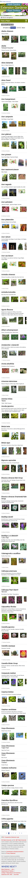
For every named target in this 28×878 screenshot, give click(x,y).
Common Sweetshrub (21, 609)
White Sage (13, 383)
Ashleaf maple (12, 187)
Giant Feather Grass (6, 821)
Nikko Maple (4, 172)
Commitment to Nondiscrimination (14, 851)
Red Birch (9, 445)
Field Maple (4, 119)
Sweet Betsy (9, 610)
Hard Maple (4, 258)
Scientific (13, 27)
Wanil (8, 313)
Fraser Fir (3, 82)
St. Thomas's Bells (13, 677)
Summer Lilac (14, 520)
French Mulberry (11, 574)
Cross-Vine (8, 462)
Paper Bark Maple (5, 157)
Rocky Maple (17, 138)
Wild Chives (15, 332)
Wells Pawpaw (8, 403)
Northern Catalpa (11, 788)
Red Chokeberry (11, 366)
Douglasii (3, 136)
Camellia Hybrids (14, 665)
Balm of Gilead (4, 65)
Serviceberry (23, 347)
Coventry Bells (12, 675)
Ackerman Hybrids (5, 665)
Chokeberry (4, 366)
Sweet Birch (4, 430)
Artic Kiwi (3, 294)
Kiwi (18, 277)
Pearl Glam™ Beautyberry (13, 594)
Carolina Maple (4, 239)
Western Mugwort (5, 383)
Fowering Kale (14, 501)
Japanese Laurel (17, 410)
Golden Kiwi (14, 277)
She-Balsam (17, 82)
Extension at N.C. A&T (6, 874)
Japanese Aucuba (8, 410)
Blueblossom (4, 802)
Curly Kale (3, 480)
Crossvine (3, 462)
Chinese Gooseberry (6, 277)
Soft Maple (23, 239)
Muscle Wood (16, 713)
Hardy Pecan (4, 730)
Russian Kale (19, 480)
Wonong (21, 315)
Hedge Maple (10, 119)
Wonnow (16, 315)
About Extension (5, 869)
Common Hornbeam (6, 694)
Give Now (16, 874)
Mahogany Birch (21, 428)
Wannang (12, 313)
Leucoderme (10, 258)
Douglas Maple (9, 136)
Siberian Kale (7, 481)
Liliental (15, 428)
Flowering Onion (8, 332)
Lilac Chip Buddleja (15, 540)
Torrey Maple (12, 139)
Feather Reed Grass (6, 556)
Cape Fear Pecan (5, 750)
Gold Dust (19, 408)
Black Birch (4, 428)
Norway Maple (12, 222)
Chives (2, 332)
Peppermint (4, 312)
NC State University (6, 840)
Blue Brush (17, 802)
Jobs (12, 869)
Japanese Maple (5, 204)
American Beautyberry (6, 573)
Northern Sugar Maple (19, 258)
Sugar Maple (4, 259)
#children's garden (7, 24)
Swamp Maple (4, 240)
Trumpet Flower (15, 462)
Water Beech (23, 713)
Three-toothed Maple (6, 101)
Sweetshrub (4, 612)
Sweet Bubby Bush (17, 610)
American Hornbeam (6, 711)
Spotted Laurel (8, 411)
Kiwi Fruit (22, 277)
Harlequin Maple (5, 222)
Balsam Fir (11, 65)
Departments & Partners (7, 871)
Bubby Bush (4, 609)
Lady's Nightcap (5, 677)
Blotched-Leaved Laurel (11, 408)
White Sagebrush (20, 383)
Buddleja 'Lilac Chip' (5, 540)
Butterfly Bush (4, 519)
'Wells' (2, 403)
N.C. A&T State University (20, 840)
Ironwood (3, 713)
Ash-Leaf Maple (5, 187)
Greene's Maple (17, 136)
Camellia (3, 629)
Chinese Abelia (4, 33)
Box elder (23, 187)
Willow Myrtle (10, 315)
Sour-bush (17, 574)
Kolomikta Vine (12, 294)
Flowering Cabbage (5, 501)
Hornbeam (19, 711)
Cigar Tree (3, 788)
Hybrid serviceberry (15, 347)
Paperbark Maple (14, 157)
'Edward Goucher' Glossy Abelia (8, 50)
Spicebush (3, 610)
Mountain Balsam (10, 82)
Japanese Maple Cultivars (15, 204)
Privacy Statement (10, 853)
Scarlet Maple (17, 239)
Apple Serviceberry (5, 347)
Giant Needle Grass (15, 821)
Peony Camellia (5, 630)
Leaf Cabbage (12, 480)
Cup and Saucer (20, 675)
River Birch (14, 445)
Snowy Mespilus (5, 348)
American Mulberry (16, 573)
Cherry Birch (10, 428)
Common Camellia (10, 629)
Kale (8, 480)
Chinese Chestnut (5, 770)
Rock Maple (11, 138)
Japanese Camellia (19, 629)
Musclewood (9, 713)
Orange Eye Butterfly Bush (14, 519)
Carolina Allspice (11, 609)
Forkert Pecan (4, 765)
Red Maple (11, 239)
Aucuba (3, 408)
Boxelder (19, 187)
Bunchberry (4, 594)
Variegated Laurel (16, 411)
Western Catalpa (19, 788)
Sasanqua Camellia (5, 648)
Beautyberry (4, 574)
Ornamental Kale (10, 502)
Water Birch (20, 445)
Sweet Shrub (10, 612)
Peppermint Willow (11, 312)
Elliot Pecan (4, 757)
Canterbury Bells (5, 675)
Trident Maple (15, 101)
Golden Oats (23, 821)
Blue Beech (14, 711)
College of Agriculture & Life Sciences (11, 872)
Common (19, 27)
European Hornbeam (16, 694)
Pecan (9, 730)
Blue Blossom (11, 802)
